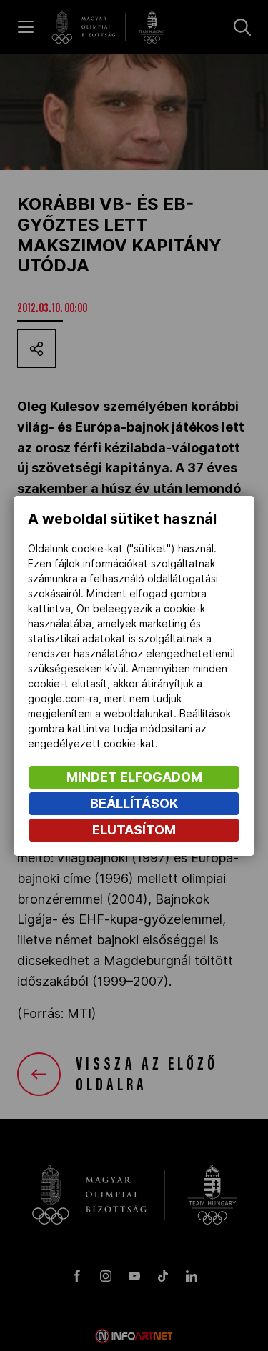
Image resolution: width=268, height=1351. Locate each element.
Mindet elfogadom (134, 776)
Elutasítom (134, 829)
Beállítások (134, 803)
